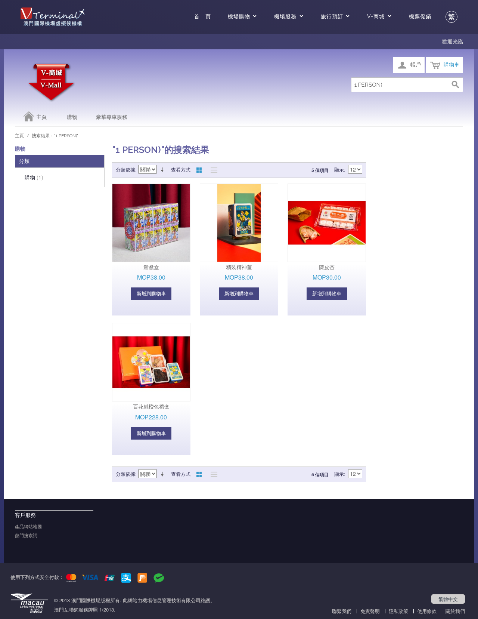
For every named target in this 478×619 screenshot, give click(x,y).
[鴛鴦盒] (151, 223)
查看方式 (180, 170)
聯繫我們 (341, 611)
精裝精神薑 (239, 267)
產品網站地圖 (28, 526)
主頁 (41, 117)
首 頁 (202, 16)
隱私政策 (398, 611)
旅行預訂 (332, 16)
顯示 (339, 170)
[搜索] (455, 84)
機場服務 (285, 16)
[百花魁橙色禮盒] (151, 362)
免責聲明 (370, 611)
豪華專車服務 (111, 117)
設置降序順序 (163, 170)
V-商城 (376, 16)
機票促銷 (420, 16)
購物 (72, 117)
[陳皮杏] (327, 223)
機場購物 (239, 16)
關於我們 (455, 611)
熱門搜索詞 (26, 535)
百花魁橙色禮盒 (151, 407)
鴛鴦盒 (151, 267)
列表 (212, 170)
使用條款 (427, 611)
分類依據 (125, 170)
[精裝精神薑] (239, 223)
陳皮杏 (327, 267)
